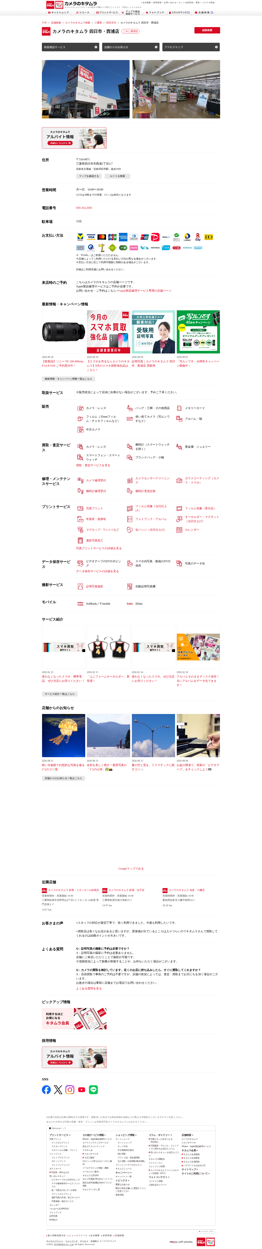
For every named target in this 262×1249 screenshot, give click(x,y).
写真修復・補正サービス (63, 1201)
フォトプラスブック (61, 1157)
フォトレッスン (156, 1163)
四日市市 (111, 22)
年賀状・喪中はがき (60, 1172)
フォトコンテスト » (159, 1177)
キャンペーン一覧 (123, 1176)
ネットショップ (122, 1139)
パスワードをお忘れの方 (194, 1165)
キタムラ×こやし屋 (91, 1189)
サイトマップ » (190, 1169)
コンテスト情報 (156, 1181)
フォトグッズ (55, 1212)
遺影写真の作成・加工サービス (66, 1197)
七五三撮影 (89, 1157)
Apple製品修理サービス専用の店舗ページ (145, 290)
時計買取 (122, 1154)
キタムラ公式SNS (91, 1175)
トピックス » (122, 1180)
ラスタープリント (60, 1146)
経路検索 (207, 30)
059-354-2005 (84, 207)
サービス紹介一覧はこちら (60, 694)
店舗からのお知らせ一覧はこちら (63, 778)
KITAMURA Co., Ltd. (64, 1244)
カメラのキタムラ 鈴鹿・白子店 (126, 890)
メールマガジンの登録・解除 (96, 1168)
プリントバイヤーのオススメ (128, 1165)
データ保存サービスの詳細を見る (97, 571)
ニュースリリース (78, 1235)
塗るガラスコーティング (94, 1146)
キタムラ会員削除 (191, 1161)
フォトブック (55, 1154)
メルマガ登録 (208, 2)
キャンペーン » (123, 1172)
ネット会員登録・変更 (189, 2)
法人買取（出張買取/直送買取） (132, 1161)
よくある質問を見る (89, 988)
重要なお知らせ (122, 1184)
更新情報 (119, 1195)
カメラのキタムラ (190, 1139)
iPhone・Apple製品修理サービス (97, 1139)
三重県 (98, 22)
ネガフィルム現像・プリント (65, 1150)
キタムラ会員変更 (191, 1158)
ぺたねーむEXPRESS (59, 1208)
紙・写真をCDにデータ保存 (64, 1190)
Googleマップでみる (131, 868)
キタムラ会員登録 (191, 1154)
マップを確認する (89, 176)
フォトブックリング (61, 1165)
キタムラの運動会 (157, 1159)
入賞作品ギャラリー (158, 1185)
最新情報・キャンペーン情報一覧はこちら (68, 378)
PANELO (53, 1220)
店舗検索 (56, 22)
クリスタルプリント (61, 1142)
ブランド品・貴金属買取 (129, 1157)
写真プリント (55, 1139)
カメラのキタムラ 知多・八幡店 (187, 890)
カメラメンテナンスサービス (96, 1142)
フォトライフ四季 (157, 1166)
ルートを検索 (117, 176)
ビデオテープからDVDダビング (66, 1179)
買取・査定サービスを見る (93, 465)
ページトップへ (207, 1231)
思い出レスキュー (57, 1176)
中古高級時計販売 (126, 1150)
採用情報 (157, 2)
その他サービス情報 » (94, 1135)
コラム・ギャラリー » (160, 1135)
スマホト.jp (88, 1150)
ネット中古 (123, 1146)
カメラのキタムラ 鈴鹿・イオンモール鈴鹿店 (73, 890)
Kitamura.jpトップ (59, 1128)
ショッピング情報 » (125, 1135)
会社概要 (146, 2)
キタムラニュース (123, 1168)
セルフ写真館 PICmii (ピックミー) (97, 1179)
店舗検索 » (187, 1135)
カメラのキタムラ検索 (77, 22)
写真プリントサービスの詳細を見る (99, 548)
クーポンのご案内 (91, 1171)
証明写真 (53, 1216)
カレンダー (54, 1205)
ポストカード (55, 1168)
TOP (44, 22)
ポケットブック (59, 1161)
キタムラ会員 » (190, 1150)
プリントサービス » (59, 1135)
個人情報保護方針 (57, 1235)
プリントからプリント (62, 1194)
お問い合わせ (170, 2)
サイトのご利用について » (196, 1173)
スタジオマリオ (91, 1154)
